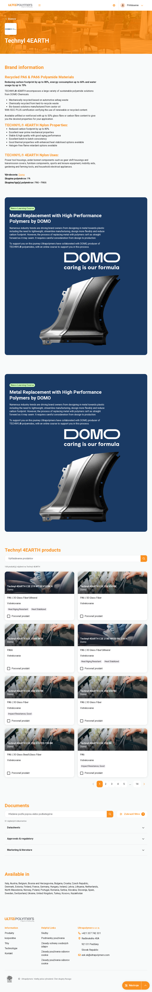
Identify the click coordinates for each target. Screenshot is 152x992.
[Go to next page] (144, 784)
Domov (12, 18)
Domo (22, 174)
